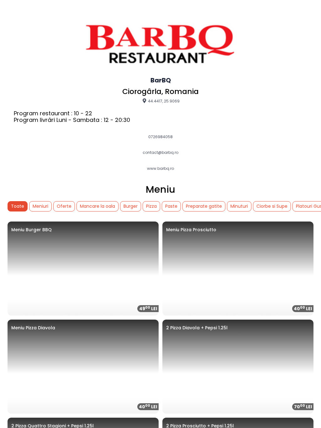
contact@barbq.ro (160, 152)
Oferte (64, 206)
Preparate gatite (204, 206)
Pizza (151, 206)
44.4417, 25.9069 (163, 100)
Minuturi (239, 206)
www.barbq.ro (160, 168)
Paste (171, 206)
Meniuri (40, 206)
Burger (131, 206)
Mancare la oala (97, 206)
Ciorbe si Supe (271, 206)
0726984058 (160, 137)
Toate (17, 206)
